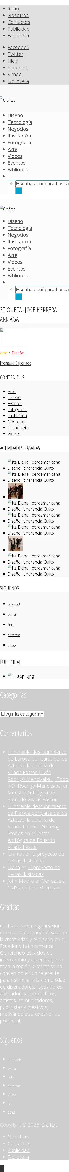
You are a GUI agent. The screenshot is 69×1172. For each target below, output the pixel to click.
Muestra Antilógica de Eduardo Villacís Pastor (32, 796)
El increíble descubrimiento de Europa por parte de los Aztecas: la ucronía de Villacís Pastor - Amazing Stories (37, 820)
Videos (15, 156)
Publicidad (19, 28)
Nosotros (18, 15)
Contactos (19, 22)
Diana (14, 867)
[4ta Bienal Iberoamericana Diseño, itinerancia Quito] (38, 468)
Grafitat (49, 1124)
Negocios (18, 128)
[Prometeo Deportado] (14, 345)
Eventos (16, 162)
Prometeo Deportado (15, 363)
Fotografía (19, 142)
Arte (12, 149)
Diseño (15, 115)
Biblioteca (18, 35)
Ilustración (19, 135)
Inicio (13, 8)
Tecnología (20, 122)
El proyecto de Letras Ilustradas (36, 857)
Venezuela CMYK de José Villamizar (36, 884)
